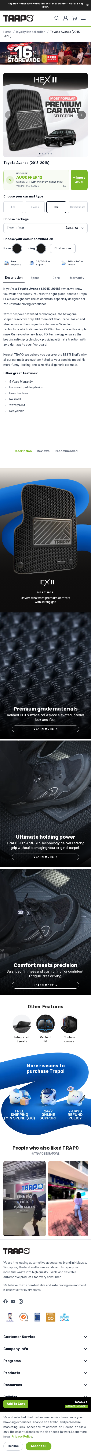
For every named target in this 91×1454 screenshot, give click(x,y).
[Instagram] (21, 1301)
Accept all (38, 1446)
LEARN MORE (46, 728)
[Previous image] (9, 115)
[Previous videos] (7, 1199)
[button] (36, 180)
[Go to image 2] (42, 153)
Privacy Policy (21, 1436)
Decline (13, 1446)
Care (56, 278)
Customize (62, 248)
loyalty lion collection (30, 32)
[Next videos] (83, 1199)
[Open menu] (83, 18)
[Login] (65, 18)
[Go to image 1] (39, 153)
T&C (63, 186)
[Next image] (81, 115)
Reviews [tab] (43, 451)
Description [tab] (23, 451)
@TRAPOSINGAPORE (45, 1153)
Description (14, 278)
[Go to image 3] (45, 153)
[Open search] (56, 18)
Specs (34, 278)
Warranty (77, 278)
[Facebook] (5, 1301)
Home (7, 32)
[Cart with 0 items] (74, 18)
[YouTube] (13, 1301)
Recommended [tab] (66, 451)
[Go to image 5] (51, 153)
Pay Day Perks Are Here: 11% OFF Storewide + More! (46, 5)
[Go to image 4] (48, 153)
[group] (45, 115)
